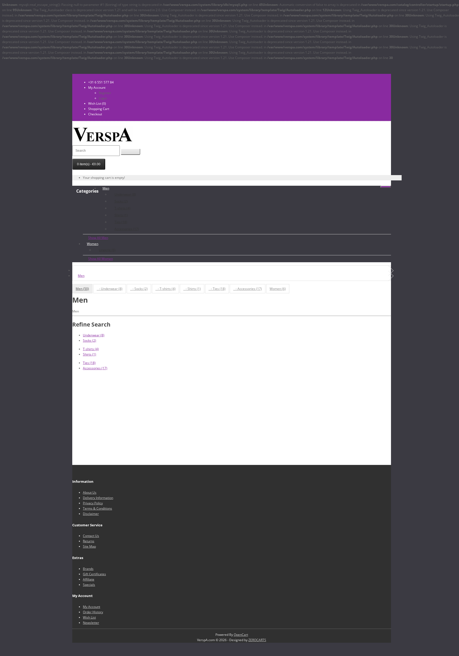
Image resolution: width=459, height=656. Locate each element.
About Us (89, 492)
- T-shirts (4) (165, 288)
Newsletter (91, 622)
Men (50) (82, 288)
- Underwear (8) (109, 288)
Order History (93, 612)
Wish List (89, 617)
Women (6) (278, 288)
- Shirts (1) (192, 288)
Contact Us (91, 536)
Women (92, 244)
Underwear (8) (125, 194)
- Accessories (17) (247, 288)
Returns (88, 541)
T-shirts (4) (122, 208)
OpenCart (241, 634)
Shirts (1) (121, 215)
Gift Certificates (94, 574)
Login (103, 98)
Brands (88, 568)
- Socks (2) (139, 288)
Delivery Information (98, 498)
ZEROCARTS (257, 640)
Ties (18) (120, 222)
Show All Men (98, 237)
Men (106, 188)
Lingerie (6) (107, 250)
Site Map (89, 546)
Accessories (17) (126, 229)
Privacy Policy (93, 503)
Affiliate (88, 579)
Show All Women (100, 258)
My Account (91, 606)
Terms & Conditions (97, 508)
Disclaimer (91, 513)
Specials (89, 584)
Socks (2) (121, 201)
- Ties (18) (217, 288)
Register (105, 93)
